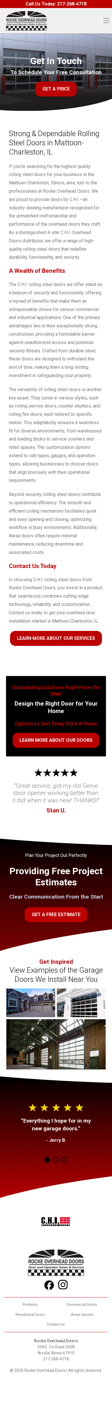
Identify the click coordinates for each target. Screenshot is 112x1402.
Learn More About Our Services (56, 638)
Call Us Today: (56, 4)
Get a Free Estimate (56, 914)
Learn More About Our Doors (56, 740)
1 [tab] (47, 1160)
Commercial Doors (81, 1304)
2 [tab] (56, 1160)
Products (30, 1304)
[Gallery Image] (30, 1002)
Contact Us (56, 1324)
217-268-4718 (56, 1359)
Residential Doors (30, 1314)
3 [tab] (64, 1160)
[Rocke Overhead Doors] (26, 20)
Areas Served (82, 1314)
